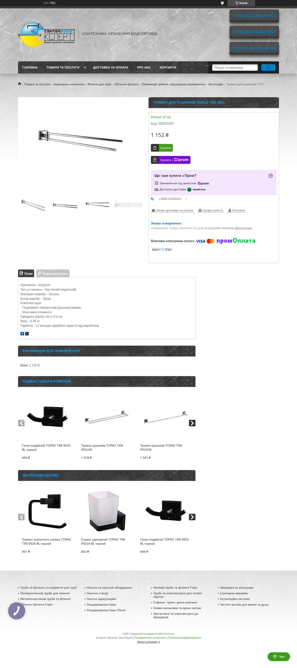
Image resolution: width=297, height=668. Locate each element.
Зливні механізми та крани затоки (177, 608)
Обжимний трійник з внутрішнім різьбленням (173, 84)
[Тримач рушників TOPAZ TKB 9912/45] (166, 417)
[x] (27, 334)
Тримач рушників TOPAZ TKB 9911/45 (102, 447)
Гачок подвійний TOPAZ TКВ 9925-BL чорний (46, 447)
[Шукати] (268, 67)
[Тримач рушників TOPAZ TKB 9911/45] (106, 417)
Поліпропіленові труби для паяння (45, 593)
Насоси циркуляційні (101, 599)
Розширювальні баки (101, 604)
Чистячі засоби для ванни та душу (244, 604)
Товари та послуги (62, 67)
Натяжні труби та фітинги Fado (175, 587)
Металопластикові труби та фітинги (45, 599)
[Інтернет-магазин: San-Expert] (46, 34)
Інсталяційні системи (235, 599)
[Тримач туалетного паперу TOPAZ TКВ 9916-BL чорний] (47, 511)
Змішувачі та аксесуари (236, 587)
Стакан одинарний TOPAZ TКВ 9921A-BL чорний (103, 541)
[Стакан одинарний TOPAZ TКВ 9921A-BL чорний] (106, 511)
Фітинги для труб (99, 84)
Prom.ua (169, 633)
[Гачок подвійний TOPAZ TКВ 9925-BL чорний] (47, 417)
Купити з (166, 160)
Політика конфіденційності (184, 637)
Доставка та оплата (110, 67)
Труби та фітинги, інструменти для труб (48, 587)
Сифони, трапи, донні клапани (175, 602)
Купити (165, 148)
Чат (282, 656)
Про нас (144, 67)
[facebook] (22, 334)
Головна (30, 67)
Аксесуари (215, 84)
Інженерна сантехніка (68, 84)
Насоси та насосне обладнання (109, 587)
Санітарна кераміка (234, 593)
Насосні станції (97, 593)
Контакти (168, 67)
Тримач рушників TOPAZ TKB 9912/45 (161, 447)
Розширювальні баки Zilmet (106, 610)
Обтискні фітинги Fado (36, 604)
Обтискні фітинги (127, 84)
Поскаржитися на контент (150, 637)
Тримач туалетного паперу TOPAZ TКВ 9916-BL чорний (46, 541)
